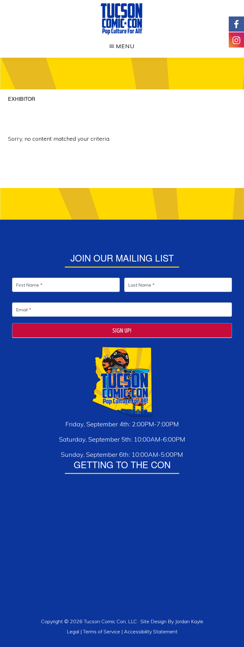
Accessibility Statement (151, 631)
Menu (125, 46)
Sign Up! (122, 330)
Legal (73, 631)
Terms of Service (101, 631)
